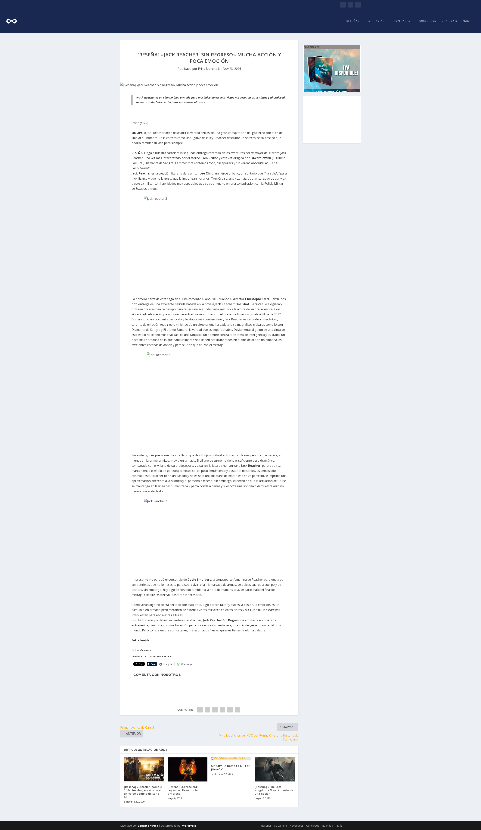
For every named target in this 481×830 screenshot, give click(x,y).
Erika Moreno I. (209, 69)
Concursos (427, 20)
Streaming (376, 20)
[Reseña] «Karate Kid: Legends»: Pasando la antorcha (183, 790)
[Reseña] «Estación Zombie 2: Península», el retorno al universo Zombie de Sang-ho (143, 792)
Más (466, 20)
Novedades (402, 20)
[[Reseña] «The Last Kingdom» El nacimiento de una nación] (275, 769)
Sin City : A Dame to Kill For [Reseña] (230, 767)
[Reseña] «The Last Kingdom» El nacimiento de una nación (274, 790)
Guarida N (449, 20)
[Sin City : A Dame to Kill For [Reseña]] (231, 758)
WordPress (189, 825)
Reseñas (352, 20)
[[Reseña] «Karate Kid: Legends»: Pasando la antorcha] (187, 769)
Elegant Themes (148, 825)
